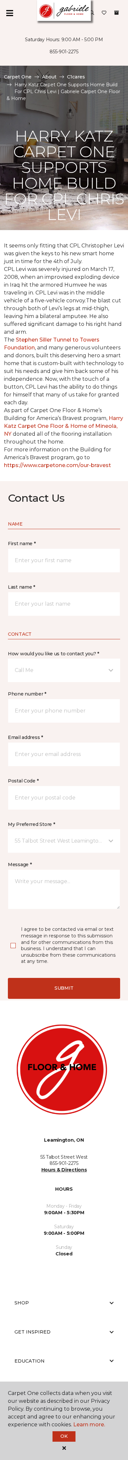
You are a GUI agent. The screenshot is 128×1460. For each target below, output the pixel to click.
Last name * (21, 587)
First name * (22, 543)
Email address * (25, 737)
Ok (63, 1436)
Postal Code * (23, 781)
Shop (21, 1303)
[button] (92, 13)
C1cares (76, 77)
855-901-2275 (64, 52)
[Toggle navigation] (9, 13)
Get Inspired (32, 1332)
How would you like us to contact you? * (53, 653)
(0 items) (116, 12)
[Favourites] (104, 13)
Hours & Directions (64, 1170)
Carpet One (18, 77)
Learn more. (89, 1424)
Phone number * (27, 694)
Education (29, 1361)
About (49, 77)
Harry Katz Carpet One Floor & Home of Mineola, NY (63, 426)
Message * (20, 864)
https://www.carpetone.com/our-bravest (57, 465)
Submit (64, 988)
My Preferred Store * (31, 824)
